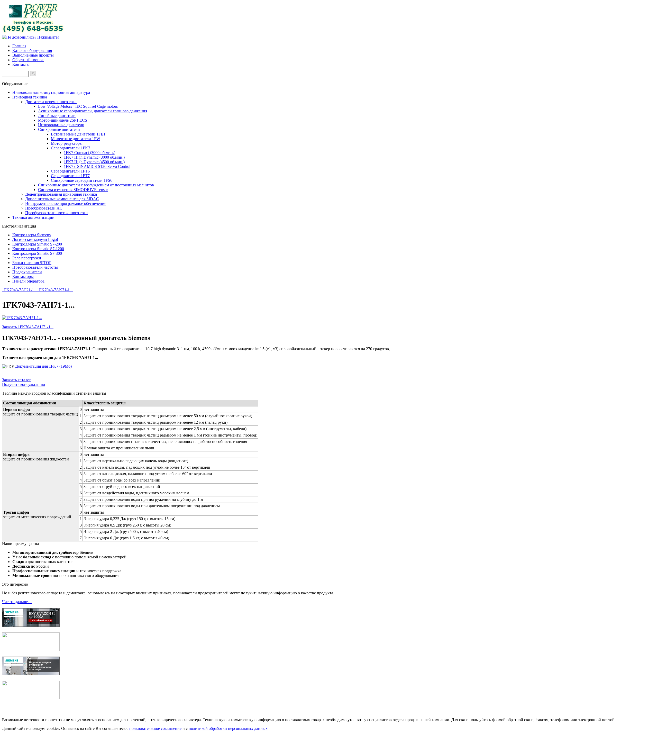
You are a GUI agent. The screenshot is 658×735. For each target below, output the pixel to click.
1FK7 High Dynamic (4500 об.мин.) (94, 162)
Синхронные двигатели (59, 129)
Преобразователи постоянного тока (56, 213)
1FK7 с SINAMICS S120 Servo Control (97, 166)
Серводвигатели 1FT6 (70, 171)
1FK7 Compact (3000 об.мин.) (89, 152)
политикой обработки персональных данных (228, 728)
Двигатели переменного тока (51, 101)
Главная (19, 46)
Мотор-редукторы (67, 143)
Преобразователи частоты (35, 267)
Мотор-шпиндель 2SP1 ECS (62, 120)
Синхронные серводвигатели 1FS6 (81, 180)
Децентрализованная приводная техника (61, 194)
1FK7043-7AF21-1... (19, 290)
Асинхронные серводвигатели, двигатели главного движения (92, 111)
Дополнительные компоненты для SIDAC (62, 199)
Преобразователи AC (43, 208)
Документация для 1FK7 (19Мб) (43, 366)
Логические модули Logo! (35, 239)
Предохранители (27, 272)
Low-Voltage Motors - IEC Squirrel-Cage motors (78, 106)
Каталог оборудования (32, 50)
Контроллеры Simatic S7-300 (37, 253)
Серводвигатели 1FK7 (70, 148)
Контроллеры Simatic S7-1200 (38, 249)
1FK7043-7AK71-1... (55, 290)
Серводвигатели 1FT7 (70, 176)
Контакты (21, 64)
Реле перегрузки (26, 258)
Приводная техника (29, 97)
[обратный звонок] (30, 37)
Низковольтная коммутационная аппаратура (51, 92)
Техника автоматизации (33, 217)
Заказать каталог (16, 380)
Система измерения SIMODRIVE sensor (73, 189)
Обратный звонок (28, 60)
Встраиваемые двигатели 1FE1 (78, 134)
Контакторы (23, 276)
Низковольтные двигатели (61, 125)
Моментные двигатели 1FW (75, 139)
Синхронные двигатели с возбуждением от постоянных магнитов (96, 185)
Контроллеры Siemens (31, 235)
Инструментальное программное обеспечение (65, 203)
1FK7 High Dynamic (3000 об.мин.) (94, 157)
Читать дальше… (17, 602)
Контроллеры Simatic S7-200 (37, 244)
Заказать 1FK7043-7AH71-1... (27, 327)
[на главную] (33, 32)
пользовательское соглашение (155, 728)
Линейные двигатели (57, 115)
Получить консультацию (23, 384)
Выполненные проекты (33, 55)
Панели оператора (28, 281)
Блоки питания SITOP (31, 262)
